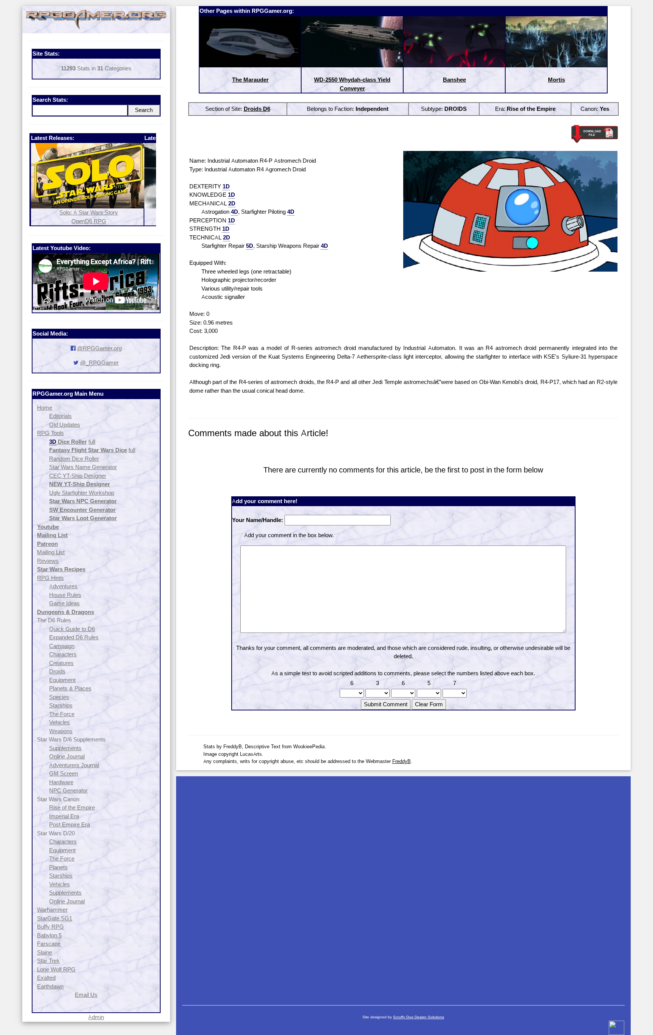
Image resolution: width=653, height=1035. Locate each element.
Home (44, 407)
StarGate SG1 (54, 918)
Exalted (46, 977)
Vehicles (59, 722)
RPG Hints (50, 577)
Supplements (65, 748)
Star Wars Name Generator (83, 467)
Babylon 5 (49, 935)
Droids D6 (257, 108)
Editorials (60, 416)
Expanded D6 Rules (74, 637)
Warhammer (52, 909)
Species (59, 697)
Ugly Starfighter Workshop (81, 492)
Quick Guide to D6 (72, 628)
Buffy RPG (50, 926)
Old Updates (64, 424)
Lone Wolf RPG (56, 969)
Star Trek (48, 960)
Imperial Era (64, 816)
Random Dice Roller (74, 458)
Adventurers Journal (74, 765)
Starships (61, 705)
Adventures (63, 586)
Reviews (48, 560)
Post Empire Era (69, 824)
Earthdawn (50, 986)
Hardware (61, 782)
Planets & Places (70, 688)
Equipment (62, 680)
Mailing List (51, 552)
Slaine (44, 952)
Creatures (61, 663)
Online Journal (67, 756)
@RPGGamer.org (99, 348)
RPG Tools (50, 433)
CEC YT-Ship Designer (77, 475)
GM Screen (63, 773)
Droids (57, 671)
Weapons (61, 731)
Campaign (61, 646)
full (91, 441)
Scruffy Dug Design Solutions (418, 1017)
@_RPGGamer (99, 362)
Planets (58, 867)
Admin (96, 1017)
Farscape (48, 943)
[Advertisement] (403, 887)
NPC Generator (68, 790)
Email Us (86, 994)
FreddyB (401, 761)
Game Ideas (64, 603)
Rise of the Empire (72, 807)
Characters (63, 654)
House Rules (65, 594)
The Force (61, 714)
